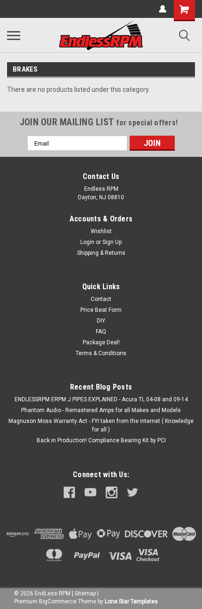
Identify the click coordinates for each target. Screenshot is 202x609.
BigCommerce (58, 601)
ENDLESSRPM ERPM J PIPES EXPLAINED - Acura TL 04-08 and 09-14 (101, 399)
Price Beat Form (101, 310)
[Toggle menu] (13, 35)
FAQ (101, 331)
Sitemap (85, 593)
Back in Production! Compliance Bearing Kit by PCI (101, 440)
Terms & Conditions (101, 353)
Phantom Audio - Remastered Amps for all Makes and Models (101, 410)
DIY (101, 320)
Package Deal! (101, 342)
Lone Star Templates (131, 601)
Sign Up (112, 242)
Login (87, 242)
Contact (101, 299)
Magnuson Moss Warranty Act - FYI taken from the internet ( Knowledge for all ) (101, 425)
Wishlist (101, 231)
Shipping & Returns (101, 253)
